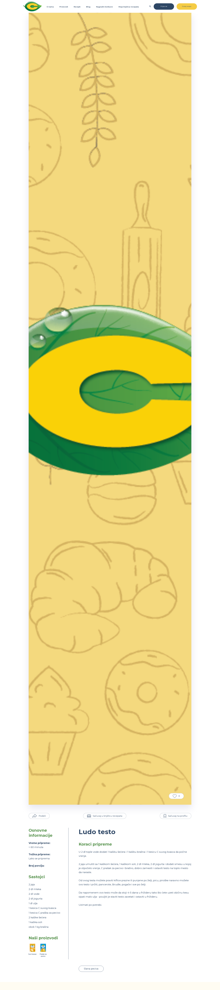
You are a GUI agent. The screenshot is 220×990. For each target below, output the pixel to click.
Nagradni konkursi (104, 7)
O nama (50, 7)
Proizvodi (63, 7)
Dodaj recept (186, 6)
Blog (88, 7)
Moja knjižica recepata (129, 7)
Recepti (77, 7)
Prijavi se (164, 6)
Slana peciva (91, 968)
